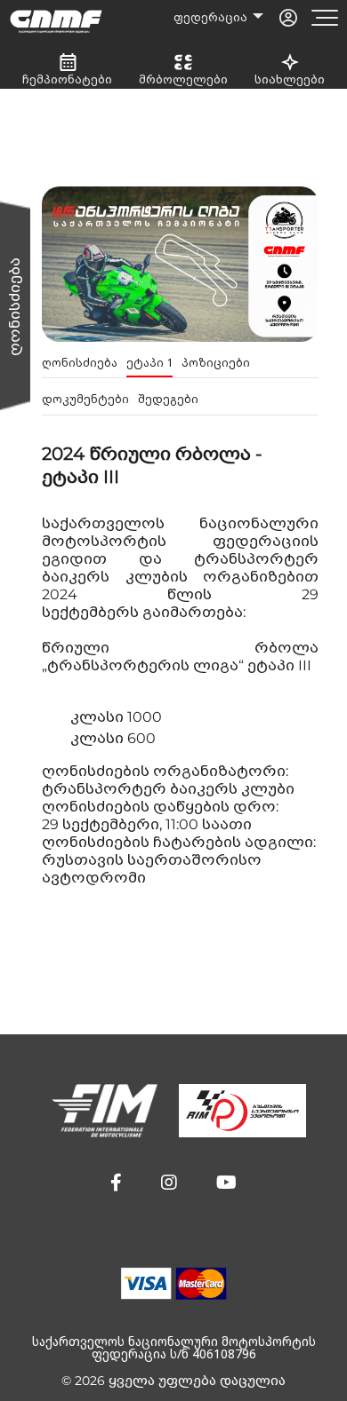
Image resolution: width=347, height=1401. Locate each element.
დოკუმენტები (85, 399)
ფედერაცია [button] (212, 17)
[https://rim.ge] (242, 1110)
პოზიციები (216, 362)
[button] (116, 1182)
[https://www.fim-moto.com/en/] (105, 1110)
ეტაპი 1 (149, 362)
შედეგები (168, 399)
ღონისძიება (79, 362)
